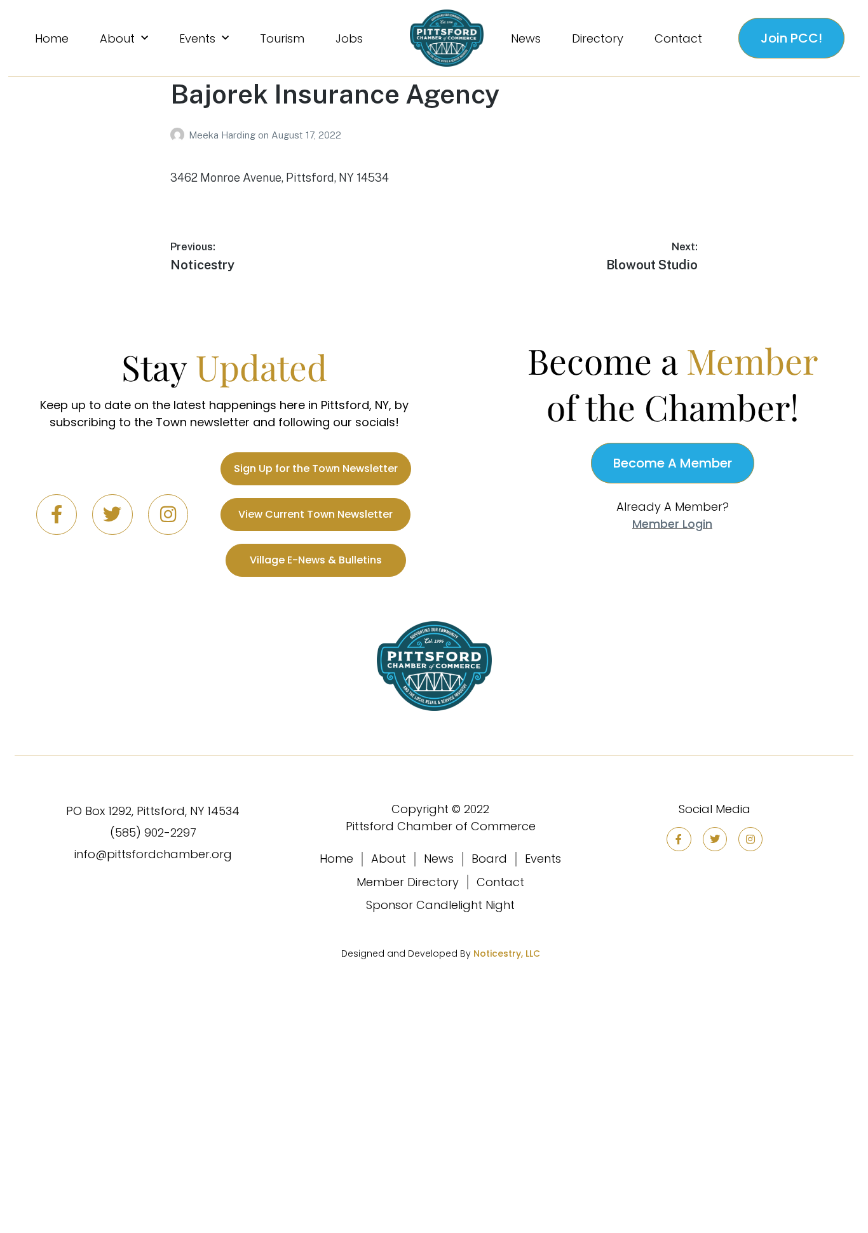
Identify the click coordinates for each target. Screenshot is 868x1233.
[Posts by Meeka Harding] (179, 135)
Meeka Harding (223, 135)
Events (197, 38)
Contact (678, 38)
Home (52, 38)
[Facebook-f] (56, 514)
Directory (597, 38)
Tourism (282, 38)
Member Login (672, 524)
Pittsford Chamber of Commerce (441, 826)
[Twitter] (112, 514)
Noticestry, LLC (506, 953)
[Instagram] (168, 514)
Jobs (349, 38)
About (117, 38)
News (526, 38)
